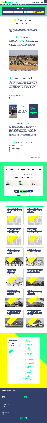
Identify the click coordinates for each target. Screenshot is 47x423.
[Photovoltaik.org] (10, 1)
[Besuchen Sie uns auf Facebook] (22, 415)
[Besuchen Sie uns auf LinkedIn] (25, 415)
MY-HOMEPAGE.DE (25, 417)
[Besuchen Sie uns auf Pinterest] (27, 415)
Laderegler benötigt (25, 90)
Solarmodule (22, 40)
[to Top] (45, 422)
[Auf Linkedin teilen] (5, 411)
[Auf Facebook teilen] (2, 411)
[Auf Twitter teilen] (4, 411)
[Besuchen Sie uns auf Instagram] (20, 415)
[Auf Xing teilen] (7, 411)
